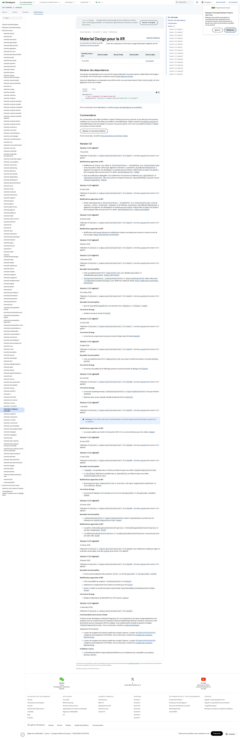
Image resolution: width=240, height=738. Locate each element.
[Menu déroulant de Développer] (75, 2)
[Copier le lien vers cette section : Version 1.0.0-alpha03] (101, 541)
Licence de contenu (133, 663)
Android (29, 700)
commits (143, 156)
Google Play (84, 2)
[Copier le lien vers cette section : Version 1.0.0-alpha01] (101, 603)
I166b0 (118, 520)
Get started (7, 7)
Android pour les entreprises (35, 703)
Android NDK (173, 712)
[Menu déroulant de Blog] (103, 2)
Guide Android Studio (175, 700)
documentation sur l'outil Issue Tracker (115, 136)
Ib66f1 (129, 581)
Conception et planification (49, 2)
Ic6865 (144, 306)
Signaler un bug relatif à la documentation (217, 703)
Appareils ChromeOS (104, 706)
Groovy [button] (84, 89)
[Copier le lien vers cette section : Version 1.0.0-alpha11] (100, 319)
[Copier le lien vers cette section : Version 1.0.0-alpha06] (101, 437)
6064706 (129, 397)
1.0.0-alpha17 (150, 61)
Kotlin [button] (94, 89)
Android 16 (137, 703)
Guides (14, 12)
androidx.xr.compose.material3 (89, 45)
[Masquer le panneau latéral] (22, 735)
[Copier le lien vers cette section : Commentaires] (98, 115)
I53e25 (96, 235)
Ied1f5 (108, 313)
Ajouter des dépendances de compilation (128, 107)
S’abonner (217, 733)
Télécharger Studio (174, 709)
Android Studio (221, 2)
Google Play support (210, 706)
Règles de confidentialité (70, 712)
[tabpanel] (120, 97)
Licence (47, 733)
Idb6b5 (152, 432)
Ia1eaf (86, 590)
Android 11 (137, 718)
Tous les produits (97, 725)
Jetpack (18, 7)
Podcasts (30, 718)
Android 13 (137, 712)
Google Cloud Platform (82, 725)
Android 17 (137, 700)
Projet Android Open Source (35, 709)
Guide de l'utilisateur (153, 38)
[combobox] (184, 2)
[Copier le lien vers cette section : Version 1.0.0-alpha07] (101, 403)
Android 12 (137, 715)
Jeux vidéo (66, 700)
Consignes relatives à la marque (61, 733)
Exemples (25, 12)
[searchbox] (12, 18)
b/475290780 (103, 235)
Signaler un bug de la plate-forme (215, 700)
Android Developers (85, 32)
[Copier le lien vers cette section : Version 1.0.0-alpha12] (100, 288)
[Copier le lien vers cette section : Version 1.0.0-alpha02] (101, 557)
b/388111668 (144, 281)
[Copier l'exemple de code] (159, 92)
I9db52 (86, 495)
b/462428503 (144, 210)
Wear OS (101, 703)
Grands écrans (102, 700)
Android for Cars (103, 709)
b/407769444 (114, 275)
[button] (12, 27)
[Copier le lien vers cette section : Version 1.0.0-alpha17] (100, 148)
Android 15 (137, 706)
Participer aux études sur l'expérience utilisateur (219, 709)
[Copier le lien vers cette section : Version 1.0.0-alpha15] (100, 215)
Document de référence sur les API (179, 706)
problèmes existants (149, 122)
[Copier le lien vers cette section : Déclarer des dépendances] (111, 70)
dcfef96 (86, 361)
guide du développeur (132, 625)
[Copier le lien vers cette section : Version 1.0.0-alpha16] (100, 185)
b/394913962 (153, 281)
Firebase (68, 725)
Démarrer (230, 30)
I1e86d (106, 275)
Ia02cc (125, 598)
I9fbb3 (137, 172)
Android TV (101, 712)
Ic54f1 (137, 281)
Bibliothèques (38, 12)
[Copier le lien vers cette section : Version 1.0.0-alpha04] (101, 501)
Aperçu (4, 12)
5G (64, 715)
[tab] (85, 89)
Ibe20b (136, 336)
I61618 (103, 530)
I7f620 (130, 585)
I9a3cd (104, 180)
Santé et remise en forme (70, 706)
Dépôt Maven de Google (124, 77)
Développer (69, 2)
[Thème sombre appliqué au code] (156, 92)
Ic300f (153, 574)
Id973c (98, 486)
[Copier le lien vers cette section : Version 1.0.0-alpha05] (101, 453)
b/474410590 (113, 235)
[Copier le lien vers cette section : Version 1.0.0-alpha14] (100, 240)
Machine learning (68, 703)
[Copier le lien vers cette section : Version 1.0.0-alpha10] (101, 342)
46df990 (87, 394)
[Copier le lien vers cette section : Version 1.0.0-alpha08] (101, 374)
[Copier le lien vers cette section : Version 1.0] (94, 144)
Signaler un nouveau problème (93, 131)
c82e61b (144, 369)
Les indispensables (26, 2)
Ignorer (217, 30)
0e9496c (155, 359)
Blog (99, 2)
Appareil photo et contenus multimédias (75, 709)
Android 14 (137, 709)
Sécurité (29, 706)
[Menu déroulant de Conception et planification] (60, 2)
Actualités (30, 712)
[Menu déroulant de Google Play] (90, 2)
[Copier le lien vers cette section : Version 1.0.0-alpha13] (100, 256)
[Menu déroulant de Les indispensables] (34, 2)
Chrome (59, 725)
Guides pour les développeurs (178, 703)
